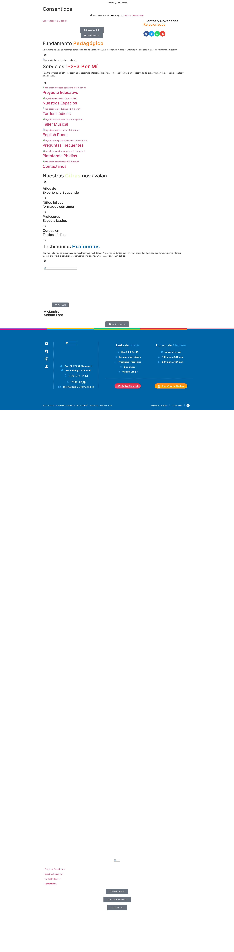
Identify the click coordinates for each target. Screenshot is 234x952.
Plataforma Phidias (60, 155)
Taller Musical (55, 124)
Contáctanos (54, 166)
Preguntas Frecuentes (63, 145)
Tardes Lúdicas (57, 113)
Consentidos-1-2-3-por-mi (55, 21)
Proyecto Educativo (60, 92)
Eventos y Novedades (133, 15)
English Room (55, 134)
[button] (146, 34)
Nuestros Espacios (60, 103)
